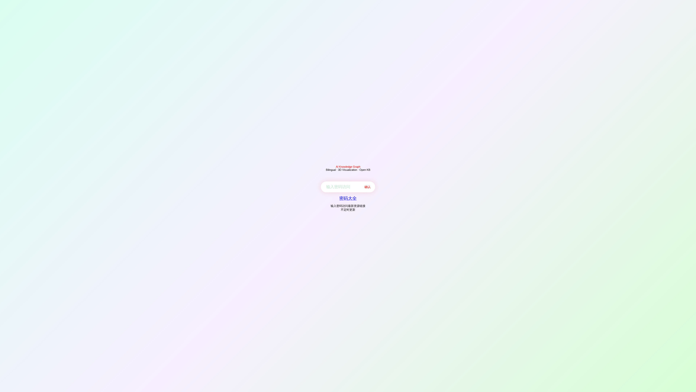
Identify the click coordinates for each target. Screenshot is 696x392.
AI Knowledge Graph (348, 166)
